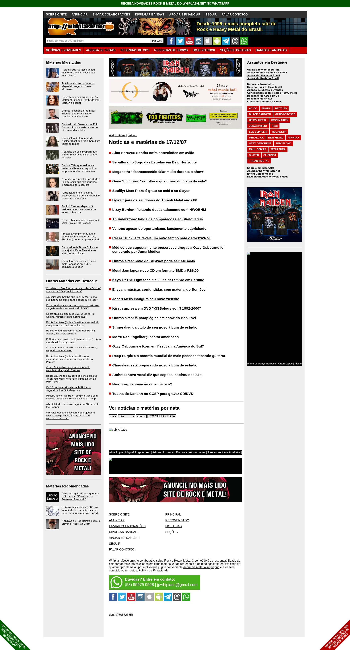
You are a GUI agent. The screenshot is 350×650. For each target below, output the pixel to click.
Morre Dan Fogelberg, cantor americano (145, 337)
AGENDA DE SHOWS (101, 50)
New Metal (275, 137)
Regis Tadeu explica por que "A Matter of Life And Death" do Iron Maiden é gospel (81, 99)
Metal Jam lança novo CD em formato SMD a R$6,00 (155, 270)
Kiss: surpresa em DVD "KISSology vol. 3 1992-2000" (156, 308)
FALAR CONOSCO (235, 14)
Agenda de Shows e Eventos (265, 89)
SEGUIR (211, 14)
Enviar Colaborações (260, 173)
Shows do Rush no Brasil (263, 78)
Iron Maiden (279, 120)
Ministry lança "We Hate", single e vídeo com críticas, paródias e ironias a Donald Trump (72, 397)
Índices (132, 135)
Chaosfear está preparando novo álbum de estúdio (154, 365)
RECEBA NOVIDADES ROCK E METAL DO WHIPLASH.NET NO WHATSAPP (175, 3)
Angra (266, 108)
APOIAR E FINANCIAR (185, 14)
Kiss (275, 125)
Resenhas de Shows (260, 98)
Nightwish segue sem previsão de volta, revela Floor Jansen (81, 221)
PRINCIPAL (173, 514)
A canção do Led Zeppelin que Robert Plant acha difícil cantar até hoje (79, 154)
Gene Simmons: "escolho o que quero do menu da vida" (159, 181)
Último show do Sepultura (263, 69)
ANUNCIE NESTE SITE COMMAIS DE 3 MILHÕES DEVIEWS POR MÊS (336, 636)
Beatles (281, 108)
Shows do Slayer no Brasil (263, 75)
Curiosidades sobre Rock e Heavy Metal (272, 92)
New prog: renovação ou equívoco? (142, 384)
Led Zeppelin (258, 131)
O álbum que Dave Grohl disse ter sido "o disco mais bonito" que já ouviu (73, 340)
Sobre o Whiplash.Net (260, 167)
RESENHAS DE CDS (134, 50)
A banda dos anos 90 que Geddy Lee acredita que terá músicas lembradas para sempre (81, 181)
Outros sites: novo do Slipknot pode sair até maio (153, 261)
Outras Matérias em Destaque (72, 281)
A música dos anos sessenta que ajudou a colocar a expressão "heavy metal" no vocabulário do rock (70, 415)
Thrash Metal (259, 160)
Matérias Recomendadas (67, 486)
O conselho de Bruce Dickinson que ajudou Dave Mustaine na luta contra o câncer (80, 250)
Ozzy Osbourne (260, 143)
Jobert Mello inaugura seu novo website (145, 299)
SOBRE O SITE (56, 14)
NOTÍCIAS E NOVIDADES (63, 50)
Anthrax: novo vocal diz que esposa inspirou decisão (157, 375)
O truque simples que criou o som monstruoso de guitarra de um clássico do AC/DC (73, 307)
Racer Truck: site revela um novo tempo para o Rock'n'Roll (161, 238)
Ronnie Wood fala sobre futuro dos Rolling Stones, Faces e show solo (70, 332)
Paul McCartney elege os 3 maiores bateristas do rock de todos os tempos (79, 209)
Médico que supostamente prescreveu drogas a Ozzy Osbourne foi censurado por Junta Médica (168, 249)
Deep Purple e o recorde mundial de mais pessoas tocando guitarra (168, 356)
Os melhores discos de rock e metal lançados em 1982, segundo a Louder (79, 263)
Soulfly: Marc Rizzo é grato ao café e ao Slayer (151, 191)
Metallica (256, 137)
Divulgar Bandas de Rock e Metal (267, 176)
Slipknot (269, 155)
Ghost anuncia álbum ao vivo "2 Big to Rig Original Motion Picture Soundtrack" (70, 315)
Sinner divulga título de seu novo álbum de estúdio (154, 327)
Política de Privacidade (153, 570)
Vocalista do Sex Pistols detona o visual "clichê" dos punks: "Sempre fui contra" (73, 290)
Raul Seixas (257, 149)
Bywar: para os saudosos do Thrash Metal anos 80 (154, 200)
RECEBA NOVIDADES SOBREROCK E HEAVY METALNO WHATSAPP (13, 636)
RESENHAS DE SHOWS (171, 50)
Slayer (254, 155)
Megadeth (279, 131)
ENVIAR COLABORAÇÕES (111, 14)
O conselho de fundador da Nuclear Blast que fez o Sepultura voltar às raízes (81, 140)
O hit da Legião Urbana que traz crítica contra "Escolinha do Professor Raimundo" (80, 496)
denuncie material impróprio (201, 567)
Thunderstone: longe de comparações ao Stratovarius (157, 219)
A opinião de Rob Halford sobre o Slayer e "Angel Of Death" (81, 522)
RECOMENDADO (177, 520)
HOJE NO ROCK (204, 50)
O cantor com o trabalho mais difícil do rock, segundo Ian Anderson (71, 349)
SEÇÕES (235, 50)
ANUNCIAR (80, 14)
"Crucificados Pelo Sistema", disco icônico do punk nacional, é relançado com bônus (81, 195)
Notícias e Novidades (260, 84)
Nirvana (293, 137)
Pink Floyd (283, 143)
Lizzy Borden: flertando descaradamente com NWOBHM (159, 210)
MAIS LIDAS (173, 526)
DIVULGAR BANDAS (149, 14)
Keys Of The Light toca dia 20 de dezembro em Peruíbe (158, 280)
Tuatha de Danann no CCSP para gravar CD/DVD (152, 394)
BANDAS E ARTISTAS (271, 50)
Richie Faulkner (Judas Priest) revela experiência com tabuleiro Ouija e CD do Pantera (69, 359)
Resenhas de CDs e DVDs (263, 95)
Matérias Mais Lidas (63, 62)
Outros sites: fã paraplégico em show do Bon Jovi (154, 318)
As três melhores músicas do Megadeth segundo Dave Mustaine (78, 86)
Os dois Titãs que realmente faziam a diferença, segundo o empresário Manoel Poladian (79, 168)
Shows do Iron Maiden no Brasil (267, 72)
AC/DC (253, 108)
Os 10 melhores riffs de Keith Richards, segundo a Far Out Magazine (68, 389)
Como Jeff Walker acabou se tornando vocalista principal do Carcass (68, 369)
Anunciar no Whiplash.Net (263, 170)
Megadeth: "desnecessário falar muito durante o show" (158, 172)
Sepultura (278, 149)
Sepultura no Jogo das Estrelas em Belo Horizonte (154, 162)
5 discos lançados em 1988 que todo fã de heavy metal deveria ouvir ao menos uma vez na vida (80, 510)
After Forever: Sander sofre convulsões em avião (153, 153)
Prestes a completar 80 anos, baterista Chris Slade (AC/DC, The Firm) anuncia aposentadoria (81, 236)
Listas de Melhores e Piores (264, 101)
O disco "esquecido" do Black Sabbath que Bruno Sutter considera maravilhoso (78, 113)
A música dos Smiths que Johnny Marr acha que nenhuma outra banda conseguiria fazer (72, 298)
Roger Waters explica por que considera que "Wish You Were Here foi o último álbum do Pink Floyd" (72, 378)
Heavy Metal (258, 120)
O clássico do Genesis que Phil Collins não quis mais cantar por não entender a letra (80, 127)
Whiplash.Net (117, 135)
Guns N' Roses (285, 114)
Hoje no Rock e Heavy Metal (264, 86)
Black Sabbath (260, 114)
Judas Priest (258, 125)
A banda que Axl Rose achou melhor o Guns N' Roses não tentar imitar (78, 72)
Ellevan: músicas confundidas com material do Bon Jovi (159, 289)
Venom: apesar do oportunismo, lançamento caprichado (159, 229)
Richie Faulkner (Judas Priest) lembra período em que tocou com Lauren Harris (72, 324)
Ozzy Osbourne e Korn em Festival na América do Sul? (158, 346)
